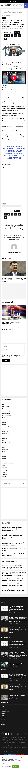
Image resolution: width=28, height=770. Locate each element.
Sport (3, 460)
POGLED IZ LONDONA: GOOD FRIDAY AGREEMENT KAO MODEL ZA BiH (13, 590)
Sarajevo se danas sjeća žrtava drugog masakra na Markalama (17, 696)
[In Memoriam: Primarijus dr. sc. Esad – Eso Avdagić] (4, 664)
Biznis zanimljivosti (7, 411)
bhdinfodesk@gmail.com (17, 751)
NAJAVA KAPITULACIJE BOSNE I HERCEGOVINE (11, 323)
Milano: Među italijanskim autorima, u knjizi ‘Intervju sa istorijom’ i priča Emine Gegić (14, 227)
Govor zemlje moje (7, 426)
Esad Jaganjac (6, 589)
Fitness (4, 422)
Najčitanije (5, 449)
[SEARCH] (24, 483)
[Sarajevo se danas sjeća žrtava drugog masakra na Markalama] (4, 697)
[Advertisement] (14, 185)
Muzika (4, 447)
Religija (4, 458)
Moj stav (4, 445)
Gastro (4, 424)
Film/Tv (4, 420)
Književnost (5, 433)
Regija (4, 456)
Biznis (4, 408)
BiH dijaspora (5, 406)
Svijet (3, 465)
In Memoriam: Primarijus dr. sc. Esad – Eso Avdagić (17, 663)
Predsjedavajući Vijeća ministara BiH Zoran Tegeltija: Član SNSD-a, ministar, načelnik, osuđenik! (14, 280)
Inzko (4, 203)
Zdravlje (4, 476)
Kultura (4, 436)
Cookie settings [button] (6, 766)
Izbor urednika (6, 429)
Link (3, 440)
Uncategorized (6, 470)
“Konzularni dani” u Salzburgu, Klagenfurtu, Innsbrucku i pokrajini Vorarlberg (12, 567)
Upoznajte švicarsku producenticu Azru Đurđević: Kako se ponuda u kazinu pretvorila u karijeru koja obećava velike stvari (18, 619)
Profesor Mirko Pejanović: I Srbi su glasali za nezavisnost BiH (13, 301)
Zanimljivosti (5, 474)
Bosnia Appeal (6, 413)
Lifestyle (4, 438)
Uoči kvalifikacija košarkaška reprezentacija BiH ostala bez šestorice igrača (14, 238)
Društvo (4, 417)
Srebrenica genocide (8, 463)
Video (3, 472)
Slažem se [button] (15, 766)
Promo (4, 454)
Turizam (4, 467)
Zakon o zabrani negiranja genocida (11, 205)
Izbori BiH (5, 431)
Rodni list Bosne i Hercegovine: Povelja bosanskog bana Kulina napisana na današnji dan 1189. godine (13, 543)
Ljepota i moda (6, 442)
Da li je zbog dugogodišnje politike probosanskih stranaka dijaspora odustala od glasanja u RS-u (14, 529)
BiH (3, 404)
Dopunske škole (6, 415)
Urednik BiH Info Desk (9, 28)
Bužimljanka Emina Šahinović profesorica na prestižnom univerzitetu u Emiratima (14, 574)
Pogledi (4, 451)
